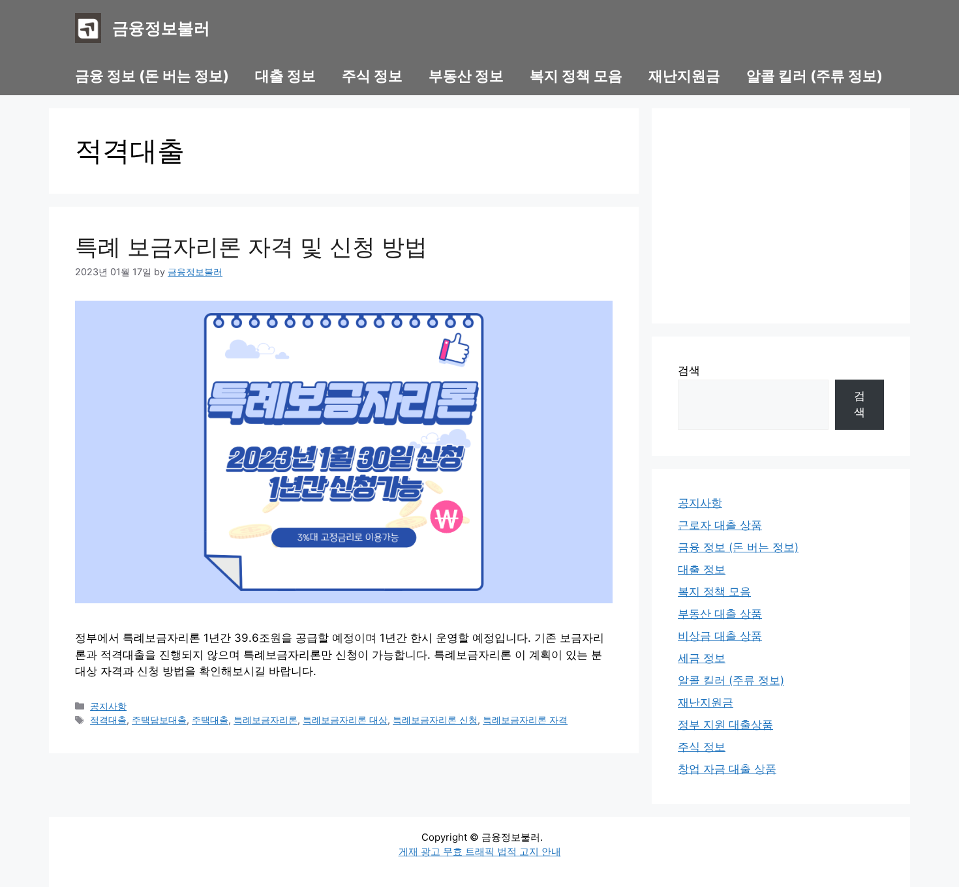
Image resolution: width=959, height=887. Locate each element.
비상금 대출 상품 (720, 635)
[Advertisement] (781, 215)
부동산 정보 (466, 75)
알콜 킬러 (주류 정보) (814, 75)
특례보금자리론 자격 (525, 719)
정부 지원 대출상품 (725, 724)
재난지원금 (684, 75)
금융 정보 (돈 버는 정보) (152, 75)
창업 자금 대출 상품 (727, 768)
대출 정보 (285, 75)
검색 (689, 370)
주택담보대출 (159, 719)
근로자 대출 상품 (720, 525)
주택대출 (210, 719)
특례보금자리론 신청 (435, 719)
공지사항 (108, 706)
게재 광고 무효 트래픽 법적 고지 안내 (480, 851)
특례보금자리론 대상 (345, 719)
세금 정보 (701, 658)
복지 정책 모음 (576, 75)
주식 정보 (372, 75)
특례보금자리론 (265, 719)
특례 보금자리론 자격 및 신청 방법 (251, 246)
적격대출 (108, 719)
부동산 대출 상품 (720, 613)
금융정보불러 (161, 28)
